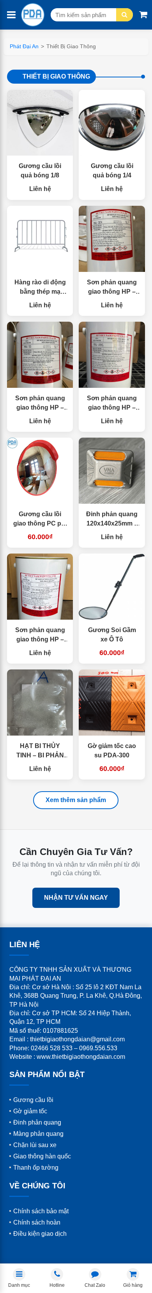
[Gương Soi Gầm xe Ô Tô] (112, 587)
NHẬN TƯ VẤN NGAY (76, 897)
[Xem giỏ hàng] (143, 15)
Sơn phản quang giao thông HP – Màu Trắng (40, 639)
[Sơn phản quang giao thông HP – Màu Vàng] (112, 355)
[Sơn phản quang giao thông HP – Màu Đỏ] (40, 355)
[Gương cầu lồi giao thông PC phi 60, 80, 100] (40, 471)
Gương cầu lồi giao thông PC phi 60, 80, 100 (40, 523)
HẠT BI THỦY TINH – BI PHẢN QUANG (40, 755)
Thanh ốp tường (35, 1167)
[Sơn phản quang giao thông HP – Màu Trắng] (40, 587)
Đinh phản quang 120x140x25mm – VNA (112, 523)
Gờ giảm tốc (30, 1111)
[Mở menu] (11, 15)
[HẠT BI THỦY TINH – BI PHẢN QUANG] (40, 702)
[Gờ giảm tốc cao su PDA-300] (112, 702)
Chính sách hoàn (36, 1222)
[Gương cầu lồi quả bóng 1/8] (40, 123)
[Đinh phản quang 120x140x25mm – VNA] (112, 471)
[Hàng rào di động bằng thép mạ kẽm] (40, 239)
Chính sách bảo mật (41, 1211)
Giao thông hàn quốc (42, 1156)
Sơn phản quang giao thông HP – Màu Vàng (112, 407)
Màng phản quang (38, 1133)
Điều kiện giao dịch (40, 1233)
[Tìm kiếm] (124, 14)
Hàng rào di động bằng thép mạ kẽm (40, 291)
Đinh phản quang (37, 1122)
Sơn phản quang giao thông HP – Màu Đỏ (40, 407)
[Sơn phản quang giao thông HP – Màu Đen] (112, 239)
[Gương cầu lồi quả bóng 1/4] (112, 123)
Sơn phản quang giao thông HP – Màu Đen (112, 291)
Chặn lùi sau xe (35, 1145)
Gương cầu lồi (33, 1100)
